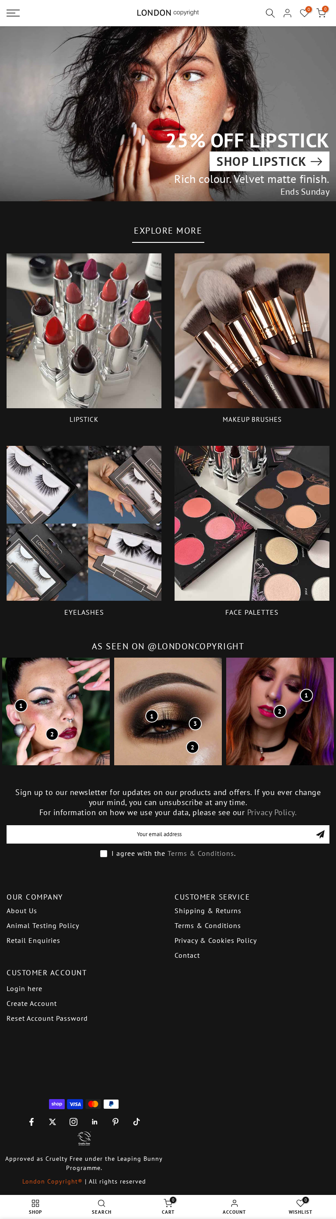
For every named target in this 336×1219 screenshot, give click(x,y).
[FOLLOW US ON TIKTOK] (136, 1122)
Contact (187, 955)
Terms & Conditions (201, 853)
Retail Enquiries (33, 940)
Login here (24, 988)
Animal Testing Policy (43, 925)
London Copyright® (53, 1181)
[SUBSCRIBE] (320, 834)
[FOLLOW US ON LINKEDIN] (94, 1122)
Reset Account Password (47, 1018)
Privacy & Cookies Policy (216, 940)
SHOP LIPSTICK (262, 161)
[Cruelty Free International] (84, 1138)
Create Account (32, 1003)
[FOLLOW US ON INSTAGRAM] (73, 1122)
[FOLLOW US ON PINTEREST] (115, 1122)
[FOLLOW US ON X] (52, 1122)
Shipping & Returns (208, 910)
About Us (22, 910)
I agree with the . (174, 853)
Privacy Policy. (272, 812)
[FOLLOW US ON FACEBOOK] (31, 1122)
